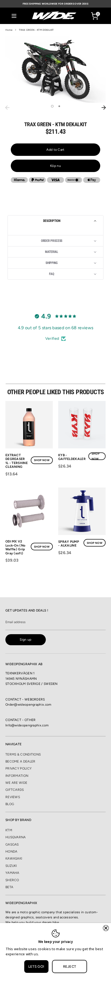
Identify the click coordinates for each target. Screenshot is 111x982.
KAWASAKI (13, 858)
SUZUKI (11, 866)
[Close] (106, 928)
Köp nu (55, 166)
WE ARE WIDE (16, 783)
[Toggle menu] (14, 15)
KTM (8, 830)
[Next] (104, 108)
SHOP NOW (42, 460)
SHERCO (12, 880)
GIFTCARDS (14, 790)
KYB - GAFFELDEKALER (72, 457)
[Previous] (7, 108)
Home (8, 29)
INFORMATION (16, 776)
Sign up (25, 639)
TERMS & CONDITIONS (23, 754)
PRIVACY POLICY (18, 768)
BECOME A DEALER (20, 761)
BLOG (9, 804)
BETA (9, 887)
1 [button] (52, 106)
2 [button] (59, 106)
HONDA (11, 851)
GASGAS (12, 844)
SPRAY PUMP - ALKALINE (68, 543)
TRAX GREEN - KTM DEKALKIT (36, 29)
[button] (55, 220)
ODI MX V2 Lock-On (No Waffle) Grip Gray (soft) (15, 547)
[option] (55, 69)
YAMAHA (12, 873)
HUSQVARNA (15, 837)
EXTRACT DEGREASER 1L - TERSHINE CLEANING (16, 461)
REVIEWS (12, 797)
